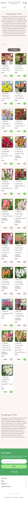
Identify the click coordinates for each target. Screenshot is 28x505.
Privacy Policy (15, 497)
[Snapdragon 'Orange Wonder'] (7, 204)
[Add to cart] (11, 76)
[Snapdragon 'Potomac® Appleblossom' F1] (21, 204)
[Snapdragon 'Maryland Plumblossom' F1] (7, 174)
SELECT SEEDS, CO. (15, 493)
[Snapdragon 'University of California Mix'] (7, 336)
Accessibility (7, 497)
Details (5, 75)
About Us (4, 478)
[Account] (23, 3)
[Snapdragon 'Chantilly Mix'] (21, 86)
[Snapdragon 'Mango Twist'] (21, 142)
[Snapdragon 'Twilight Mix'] (21, 304)
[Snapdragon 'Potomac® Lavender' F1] (7, 238)
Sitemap (21, 497)
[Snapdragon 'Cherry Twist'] (7, 114)
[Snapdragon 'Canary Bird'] (7, 86)
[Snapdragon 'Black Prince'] (21, 59)
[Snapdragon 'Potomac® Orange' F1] (21, 238)
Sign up (14, 466)
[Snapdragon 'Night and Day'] (21, 174)
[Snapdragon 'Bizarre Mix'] (7, 59)
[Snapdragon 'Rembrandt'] (7, 272)
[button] (11, 472)
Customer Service (6, 486)
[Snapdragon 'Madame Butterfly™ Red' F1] (7, 142)
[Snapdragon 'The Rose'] (7, 304)
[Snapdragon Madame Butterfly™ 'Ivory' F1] (7, 370)
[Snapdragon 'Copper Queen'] (21, 114)
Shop (2, 481)
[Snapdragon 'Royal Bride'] (21, 272)
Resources (4, 484)
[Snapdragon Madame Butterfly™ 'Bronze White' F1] (21, 336)
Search (4, 7)
